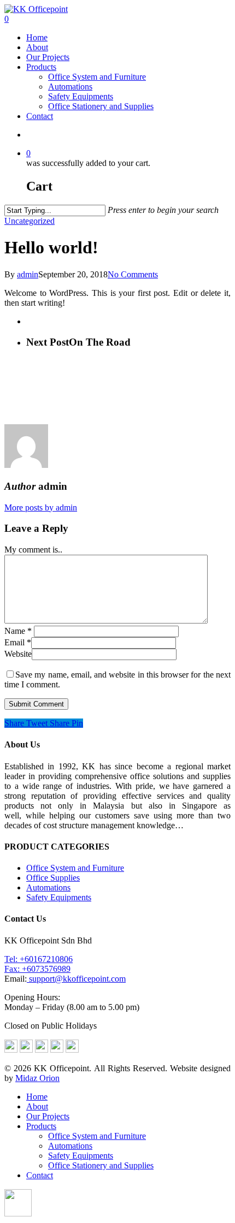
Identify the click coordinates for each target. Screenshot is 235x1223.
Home (37, 37)
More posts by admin (40, 507)
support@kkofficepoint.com (76, 978)
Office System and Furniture (97, 76)
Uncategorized (29, 220)
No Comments (133, 274)
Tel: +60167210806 (38, 959)
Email (17, 642)
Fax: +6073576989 (37, 968)
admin (27, 274)
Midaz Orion (37, 1078)
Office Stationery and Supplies (101, 106)
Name (18, 631)
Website (18, 653)
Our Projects (47, 57)
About (37, 47)
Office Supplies (53, 877)
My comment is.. (33, 549)
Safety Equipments (80, 96)
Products (41, 67)
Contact (39, 116)
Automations (70, 86)
